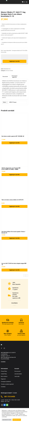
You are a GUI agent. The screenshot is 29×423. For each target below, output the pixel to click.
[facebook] (1, 348)
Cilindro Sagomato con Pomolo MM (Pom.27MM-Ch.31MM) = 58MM (11, 168)
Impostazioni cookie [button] (7, 419)
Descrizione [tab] (5, 76)
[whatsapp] (7, 405)
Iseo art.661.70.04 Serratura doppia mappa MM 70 (14, 264)
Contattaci (3, 361)
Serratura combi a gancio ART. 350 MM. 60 (13, 136)
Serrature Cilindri (9, 70)
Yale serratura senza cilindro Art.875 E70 (12, 200)
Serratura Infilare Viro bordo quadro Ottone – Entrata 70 (14, 232)
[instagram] (4, 348)
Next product (27, 275)
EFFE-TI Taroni (12, 102)
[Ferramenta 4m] (11, 2)
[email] (2, 405)
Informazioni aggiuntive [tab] (14, 76)
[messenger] (4, 405)
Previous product (24, 275)
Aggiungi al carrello (14, 61)
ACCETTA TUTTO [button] (16, 419)
